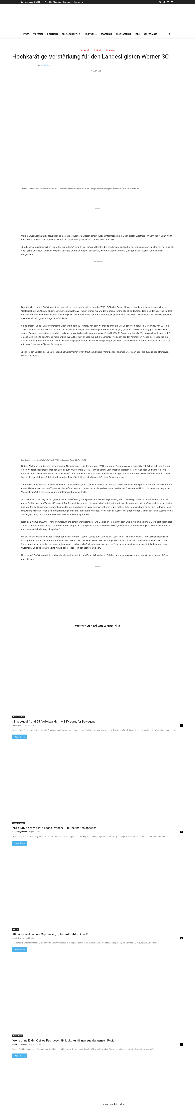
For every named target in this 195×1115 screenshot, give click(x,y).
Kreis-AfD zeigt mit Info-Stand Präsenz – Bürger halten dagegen (54, 828)
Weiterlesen (20, 737)
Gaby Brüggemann (19, 832)
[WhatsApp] (61, 196)
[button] (170, 34)
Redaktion (45, 65)
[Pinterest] (55, 196)
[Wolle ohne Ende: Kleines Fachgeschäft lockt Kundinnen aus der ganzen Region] (97, 994)
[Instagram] (160, 2)
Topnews (110, 50)
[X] (164, 2)
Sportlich (85, 50)
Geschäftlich (17, 1036)
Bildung (16, 929)
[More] (68, 196)
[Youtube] (172, 2)
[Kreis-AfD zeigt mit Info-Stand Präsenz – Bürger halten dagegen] (97, 781)
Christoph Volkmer (19, 1044)
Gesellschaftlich (18, 717)
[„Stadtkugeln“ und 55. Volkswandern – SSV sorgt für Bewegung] (97, 675)
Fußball (97, 50)
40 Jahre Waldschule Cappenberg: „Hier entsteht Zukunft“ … (51, 934)
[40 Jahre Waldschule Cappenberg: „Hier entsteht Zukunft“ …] (97, 888)
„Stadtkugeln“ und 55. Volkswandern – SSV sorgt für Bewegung (54, 721)
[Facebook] (156, 2)
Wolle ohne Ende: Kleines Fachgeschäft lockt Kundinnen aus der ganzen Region (64, 1040)
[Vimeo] (168, 2)
